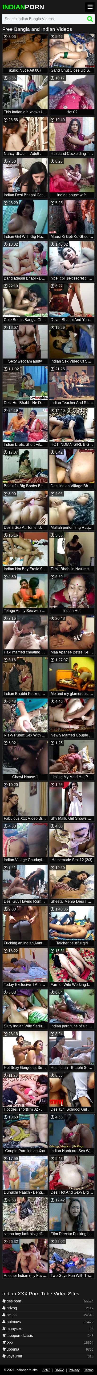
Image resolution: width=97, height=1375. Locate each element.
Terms (88, 1370)
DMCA (59, 1370)
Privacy (74, 1370)
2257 (46, 1370)
